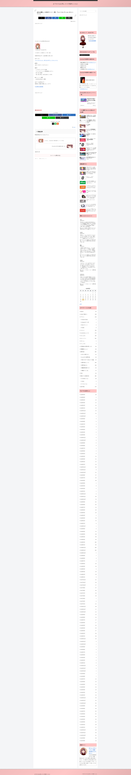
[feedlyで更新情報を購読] (55, 124)
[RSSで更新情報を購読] (58, 124)
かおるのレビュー (92, 62)
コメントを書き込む (55, 155)
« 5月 (80, 304)
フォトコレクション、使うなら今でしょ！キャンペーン (46, 60)
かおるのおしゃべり (39, 110)
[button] (69, 18)
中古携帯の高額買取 (39, 86)
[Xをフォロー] (53, 124)
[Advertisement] (55, 31)
